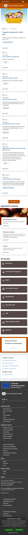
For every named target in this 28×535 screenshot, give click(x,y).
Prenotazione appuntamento (9, 499)
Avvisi (6, 28)
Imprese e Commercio (8, 434)
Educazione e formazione (8, 444)
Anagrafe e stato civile (8, 427)
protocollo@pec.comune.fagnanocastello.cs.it (13, 488)
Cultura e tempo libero (8, 430)
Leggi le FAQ (5, 503)
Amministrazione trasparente (9, 511)
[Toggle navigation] (2, 5)
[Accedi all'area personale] (23, 1)
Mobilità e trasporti (7, 438)
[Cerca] (25, 6)
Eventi (4, 473)
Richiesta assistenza (7, 505)
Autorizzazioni (6, 455)
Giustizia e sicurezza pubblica (9, 446)
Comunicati (7, 175)
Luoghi (4, 471)
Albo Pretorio (6, 513)
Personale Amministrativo (9, 419)
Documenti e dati (7, 421)
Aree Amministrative (7, 411)
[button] (14, 532)
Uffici (4, 413)
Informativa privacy (7, 515)
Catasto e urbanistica (7, 436)
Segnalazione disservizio (8, 501)
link (14, 527)
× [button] (26, 518)
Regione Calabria (5, 1)
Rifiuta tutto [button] (19, 529)
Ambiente (5, 450)
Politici (4, 417)
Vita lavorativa (6, 432)
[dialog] (14, 526)
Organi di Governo (7, 409)
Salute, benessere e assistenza (10, 453)
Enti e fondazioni (6, 415)
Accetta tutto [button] (9, 529)
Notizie (4, 461)
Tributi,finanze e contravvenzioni (10, 448)
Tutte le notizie (13, 201)
